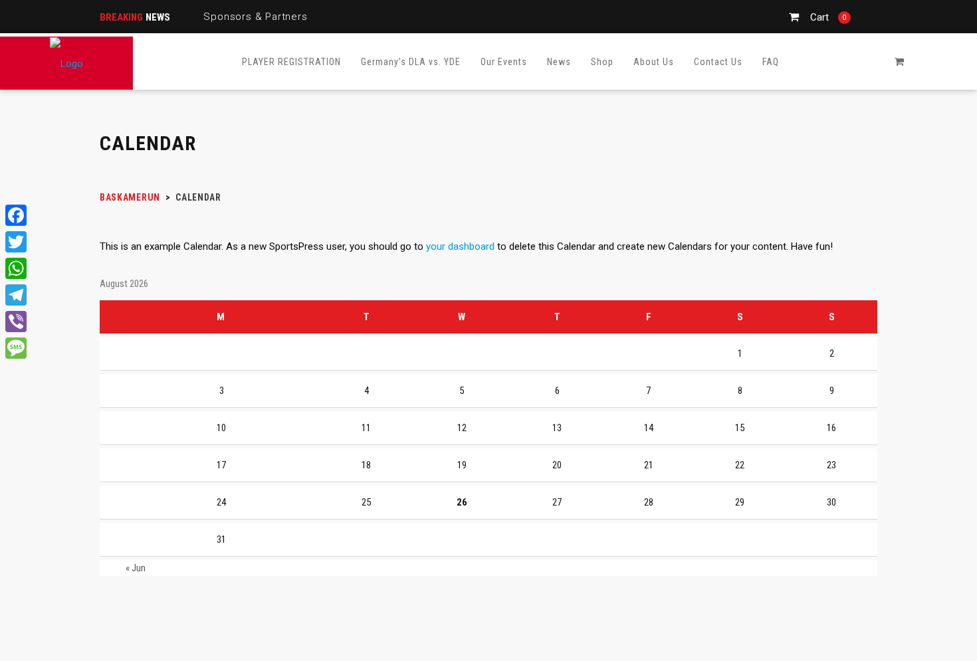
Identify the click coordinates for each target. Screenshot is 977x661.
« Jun (136, 568)
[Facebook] (16, 215)
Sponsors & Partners (255, 17)
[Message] (16, 348)
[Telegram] (16, 295)
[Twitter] (16, 242)
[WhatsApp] (16, 268)
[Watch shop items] (899, 61)
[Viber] (16, 321)
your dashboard (460, 246)
